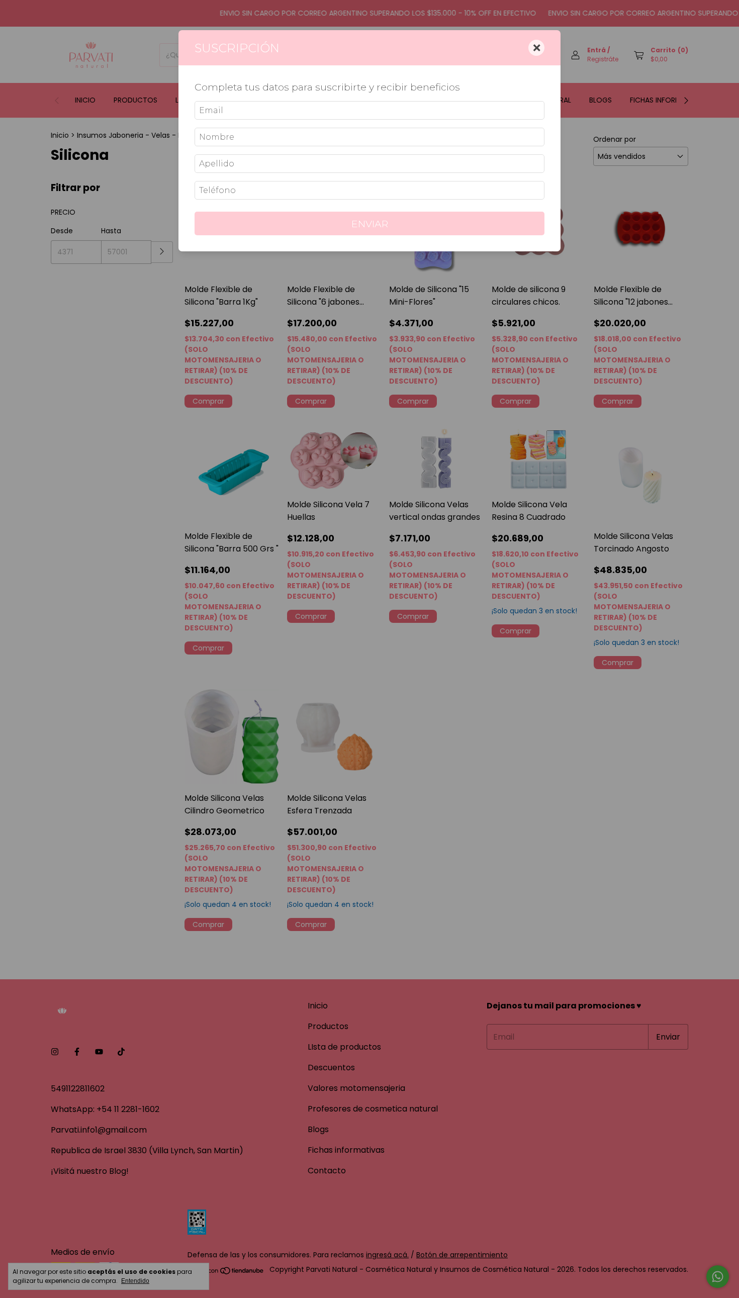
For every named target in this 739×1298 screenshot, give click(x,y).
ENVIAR (369, 224)
